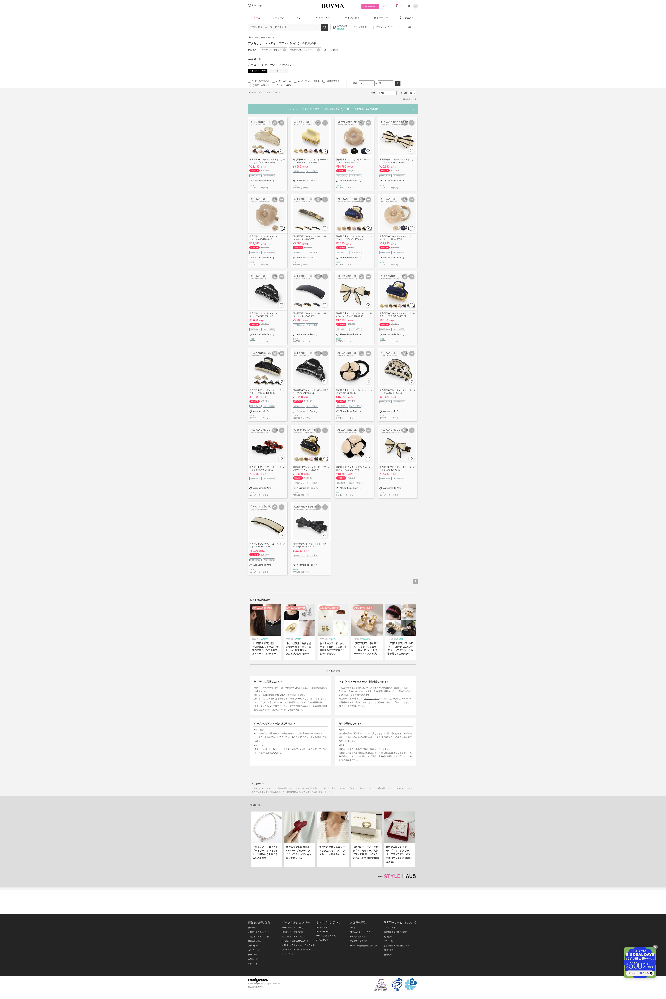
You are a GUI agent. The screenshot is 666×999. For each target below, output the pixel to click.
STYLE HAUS (322, 940)
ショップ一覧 (287, 954)
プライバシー (389, 941)
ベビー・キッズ (324, 18)
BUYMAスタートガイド (360, 932)
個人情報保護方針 (255, 987)
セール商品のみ (262, 81)
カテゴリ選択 (360, 27)
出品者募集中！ (370, 6)
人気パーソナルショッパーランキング (298, 945)
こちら (268, 706)
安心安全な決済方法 (358, 941)
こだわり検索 (404, 27)
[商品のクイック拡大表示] (275, 123)
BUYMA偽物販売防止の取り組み (364, 946)
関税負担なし (335, 81)
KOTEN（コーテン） (259, 187)
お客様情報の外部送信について (397, 946)
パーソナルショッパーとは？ (294, 928)
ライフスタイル (353, 18)
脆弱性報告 (389, 950)
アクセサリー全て (257, 71)
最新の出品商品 (254, 941)
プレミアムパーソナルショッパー (296, 950)
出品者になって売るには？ (293, 932)
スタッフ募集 (389, 928)
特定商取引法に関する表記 (395, 932)
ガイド (353, 928)
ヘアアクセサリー (278, 71)
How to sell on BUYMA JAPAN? (295, 941)
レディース (278, 18)
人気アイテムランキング (258, 932)
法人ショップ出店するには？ (294, 937)
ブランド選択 (382, 27)
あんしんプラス (371, 698)
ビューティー (381, 18)
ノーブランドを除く (310, 81)
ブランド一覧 (253, 946)
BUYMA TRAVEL (323, 931)
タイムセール (285, 81)
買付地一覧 (253, 959)
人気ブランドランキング (258, 937)
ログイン (386, 6)
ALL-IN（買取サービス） (326, 935)
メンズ (300, 18)
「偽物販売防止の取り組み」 (274, 695)
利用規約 (388, 937)
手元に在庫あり (262, 85)
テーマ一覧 (253, 955)
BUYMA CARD (322, 927)
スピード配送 (285, 85)
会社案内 (388, 955)
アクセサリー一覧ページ (261, 38)
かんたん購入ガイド (358, 937)
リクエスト (408, 17)
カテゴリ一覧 (253, 950)
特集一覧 (252, 928)
